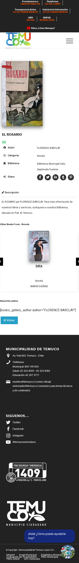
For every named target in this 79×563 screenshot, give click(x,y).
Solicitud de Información (55, 10)
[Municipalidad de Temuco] (33, 41)
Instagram (18, 435)
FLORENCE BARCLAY (48, 148)
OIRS (31, 18)
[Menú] (67, 41)
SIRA (39, 266)
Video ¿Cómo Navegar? (43, 28)
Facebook (18, 428)
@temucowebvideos (24, 441)
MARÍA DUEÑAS (39, 286)
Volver (10, 320)
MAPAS (47, 18)
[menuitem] (30, 2)
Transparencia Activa (25, 10)
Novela (41, 156)
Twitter (16, 422)
